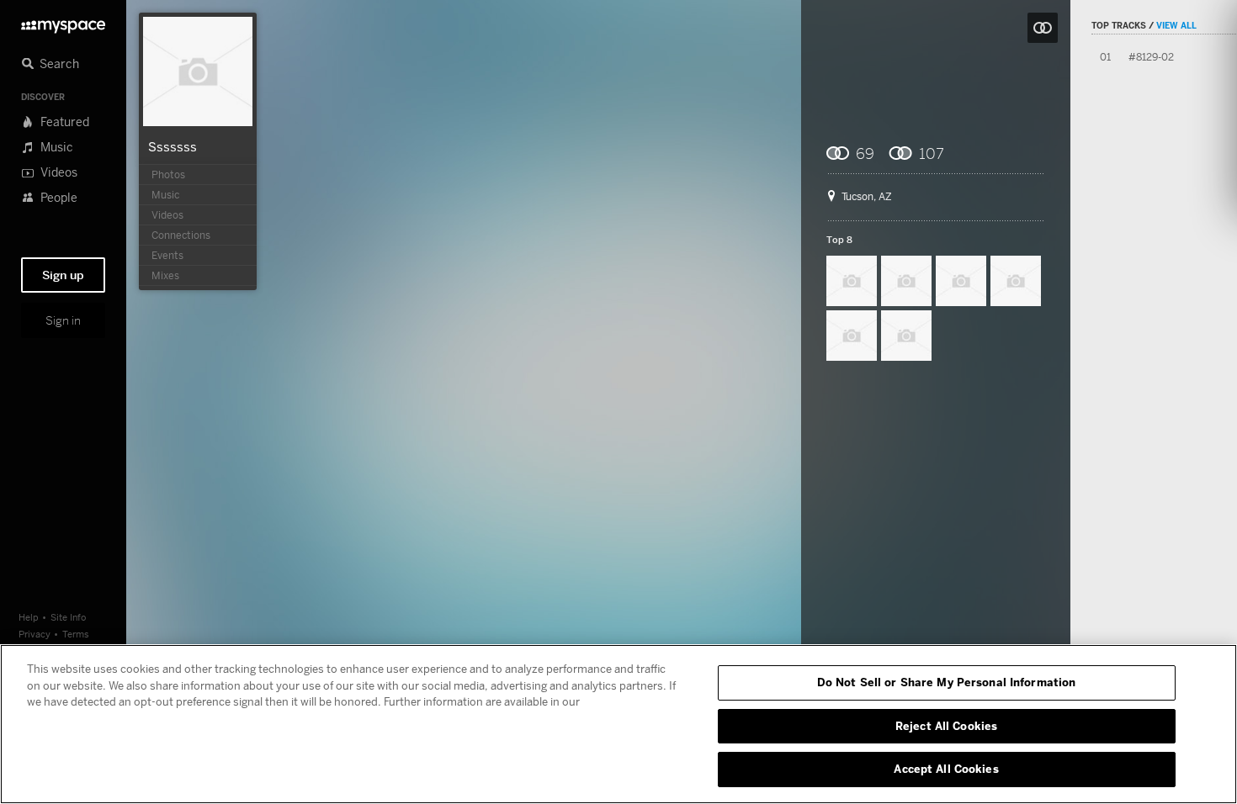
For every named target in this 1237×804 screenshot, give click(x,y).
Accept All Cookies (946, 768)
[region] (618, 724)
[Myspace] (63, 22)
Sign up (63, 275)
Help (29, 617)
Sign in (63, 320)
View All (1176, 25)
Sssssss (172, 146)
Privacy (34, 633)
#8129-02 (1151, 57)
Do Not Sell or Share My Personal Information (946, 682)
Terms (75, 633)
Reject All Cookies (946, 725)
